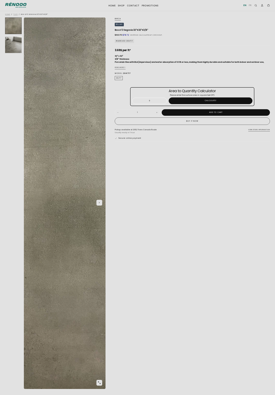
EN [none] (244, 5)
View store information (259, 130)
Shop (121, 5)
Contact (133, 5)
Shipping (134, 35)
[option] (250, 5)
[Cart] (268, 5)
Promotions (150, 5)
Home (112, 5)
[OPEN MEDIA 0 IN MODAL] (99, 382)
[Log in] (262, 5)
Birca (118, 19)
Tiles (15, 14)
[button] (255, 5)
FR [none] (250, 5)
